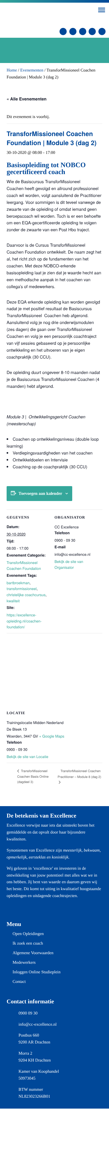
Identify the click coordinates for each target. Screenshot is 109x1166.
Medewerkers (23, 962)
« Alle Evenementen (27, 99)
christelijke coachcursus (26, 594)
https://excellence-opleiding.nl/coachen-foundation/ (24, 620)
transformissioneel (22, 588)
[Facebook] (92, 31)
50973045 (27, 1078)
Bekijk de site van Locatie (27, 756)
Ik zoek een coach (27, 943)
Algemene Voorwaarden (32, 953)
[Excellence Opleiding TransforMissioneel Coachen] (42, 14)
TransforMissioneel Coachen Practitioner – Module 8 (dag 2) (79, 774)
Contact (19, 981)
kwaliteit (13, 600)
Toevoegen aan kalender (40, 493)
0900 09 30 (28, 1013)
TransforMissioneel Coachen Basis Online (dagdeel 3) (33, 776)
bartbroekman (18, 582)
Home (12, 70)
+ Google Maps (51, 736)
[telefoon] (72, 31)
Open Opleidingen (28, 934)
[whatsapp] (82, 31)
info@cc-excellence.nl (38, 1024)
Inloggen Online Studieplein (36, 972)
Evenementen (31, 70)
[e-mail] (63, 31)
